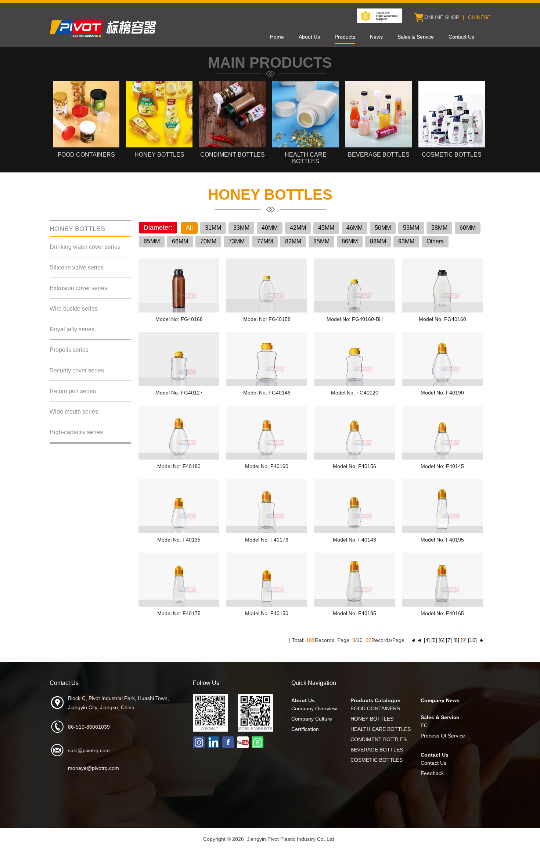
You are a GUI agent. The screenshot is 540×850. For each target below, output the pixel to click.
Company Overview (314, 708)
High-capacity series (76, 432)
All (189, 228)
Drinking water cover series (85, 247)
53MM (411, 228)
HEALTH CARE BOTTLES (380, 729)
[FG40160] (442, 311)
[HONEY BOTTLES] (159, 146)
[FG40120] (354, 384)
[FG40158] (266, 311)
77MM (265, 241)
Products (345, 37)
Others (435, 241)
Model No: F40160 (266, 466)
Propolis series (69, 350)
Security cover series (77, 370)
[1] (413, 640)
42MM (298, 228)
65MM (152, 241)
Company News (440, 700)
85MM (321, 241)
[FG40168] (178, 311)
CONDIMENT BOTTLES (378, 739)
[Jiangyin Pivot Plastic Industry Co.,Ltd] (105, 37)
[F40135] (178, 531)
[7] (449, 640)
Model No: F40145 (442, 466)
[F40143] (354, 531)
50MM (383, 228)
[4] (427, 640)
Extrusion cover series (78, 288)
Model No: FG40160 (442, 319)
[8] (456, 640)
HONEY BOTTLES (371, 719)
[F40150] (266, 605)
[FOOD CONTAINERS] (86, 146)
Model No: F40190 (442, 393)
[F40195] (442, 531)
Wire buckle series (74, 309)
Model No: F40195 (442, 540)
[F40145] (442, 458)
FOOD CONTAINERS (375, 708)
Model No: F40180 (179, 466)
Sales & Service (415, 37)
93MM (406, 241)
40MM (270, 228)
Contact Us (461, 37)
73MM (236, 241)
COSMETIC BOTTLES (376, 760)
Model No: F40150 (266, 613)
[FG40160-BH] (354, 311)
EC (424, 725)
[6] (441, 640)
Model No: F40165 (442, 613)
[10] (472, 640)
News (376, 37)
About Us (309, 37)
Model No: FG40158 (267, 319)
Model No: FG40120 (354, 393)
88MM (378, 241)
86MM (350, 241)
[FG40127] (178, 384)
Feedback (432, 773)
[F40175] (178, 605)
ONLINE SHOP (441, 17)
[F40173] (266, 531)
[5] (434, 640)
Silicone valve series (77, 267)
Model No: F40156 (354, 466)
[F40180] (178, 458)
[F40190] (442, 384)
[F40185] (354, 605)
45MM (326, 228)
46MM (354, 228)
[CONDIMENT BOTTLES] (232, 146)
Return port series (73, 391)
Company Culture (311, 719)
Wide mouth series (74, 411)
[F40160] (266, 458)
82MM (293, 241)
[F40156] (354, 458)
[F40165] (442, 605)
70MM (208, 241)
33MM (241, 228)
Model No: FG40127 (179, 393)
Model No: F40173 (266, 540)
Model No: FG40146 (267, 393)
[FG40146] (266, 384)
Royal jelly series (72, 329)
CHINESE (479, 17)
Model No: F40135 (179, 540)
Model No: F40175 (179, 613)
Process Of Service (443, 736)
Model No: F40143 (354, 540)
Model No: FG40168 (179, 319)
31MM (213, 228)
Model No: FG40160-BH (355, 319)
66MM (180, 241)
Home (277, 37)
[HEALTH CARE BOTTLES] (305, 146)
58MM (439, 228)
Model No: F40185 (354, 613)
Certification (305, 729)
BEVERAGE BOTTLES (376, 750)
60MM (468, 228)
